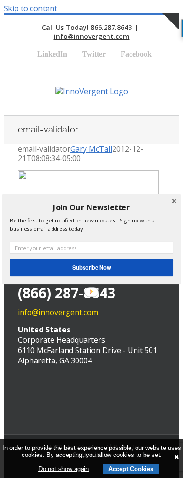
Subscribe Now (91, 267)
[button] (91, 207)
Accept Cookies (130, 468)
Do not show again (63, 468)
